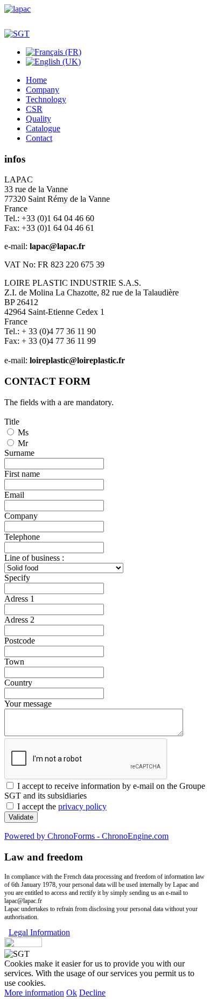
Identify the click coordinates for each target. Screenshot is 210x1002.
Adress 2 (19, 619)
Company (42, 89)
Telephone (22, 536)
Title (11, 421)
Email (14, 494)
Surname (19, 452)
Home (36, 79)
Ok (71, 992)
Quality (38, 118)
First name (22, 473)
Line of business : (34, 557)
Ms (23, 432)
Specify (17, 577)
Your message (28, 703)
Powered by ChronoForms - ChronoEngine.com (86, 836)
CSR (34, 109)
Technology (46, 99)
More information (34, 992)
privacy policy (82, 806)
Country (18, 682)
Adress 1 (19, 598)
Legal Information (39, 932)
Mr (23, 443)
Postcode (19, 640)
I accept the (62, 806)
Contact (39, 138)
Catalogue (43, 128)
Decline (92, 992)
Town (14, 661)
